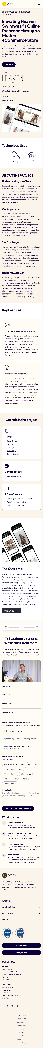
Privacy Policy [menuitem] (21, 1018)
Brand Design (12, 441)
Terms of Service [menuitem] (21, 1022)
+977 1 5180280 (7, 987)
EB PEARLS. (22, 1015)
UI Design (10, 447)
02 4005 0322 (7, 969)
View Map (5, 980)
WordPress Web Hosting (16, 502)
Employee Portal (21, 953)
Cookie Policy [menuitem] (21, 1025)
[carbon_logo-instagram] (12, 1005)
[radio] (21, 731)
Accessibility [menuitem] (21, 1036)
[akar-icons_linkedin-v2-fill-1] (17, 1005)
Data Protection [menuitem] (21, 1029)
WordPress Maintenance (16, 505)
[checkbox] (21, 740)
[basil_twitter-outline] (8, 1005)
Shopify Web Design (15, 476)
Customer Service (21, 945)
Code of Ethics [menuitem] (21, 1032)
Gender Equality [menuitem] (21, 1039)
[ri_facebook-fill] (3, 1005)
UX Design (11, 444)
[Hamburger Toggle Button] (39, 4)
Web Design (11, 451)
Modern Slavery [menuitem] (21, 1043)
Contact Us (9, 64)
